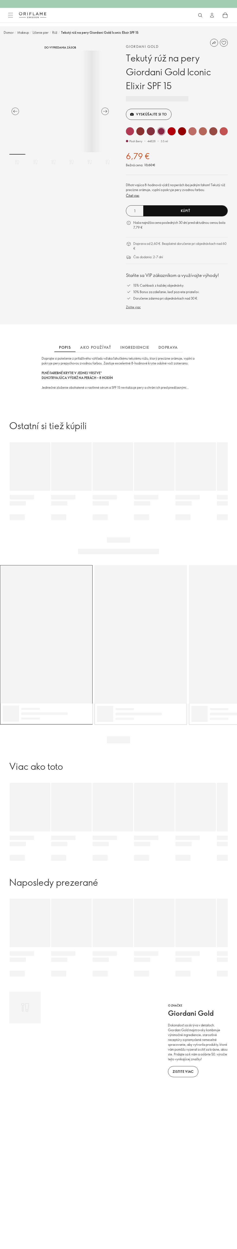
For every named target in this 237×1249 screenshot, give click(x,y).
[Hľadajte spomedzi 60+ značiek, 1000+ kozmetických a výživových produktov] (200, 15)
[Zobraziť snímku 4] (71, 162)
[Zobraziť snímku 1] (17, 162)
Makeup (23, 32)
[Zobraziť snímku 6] (108, 162)
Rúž (54, 32)
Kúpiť (185, 211)
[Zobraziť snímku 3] (53, 162)
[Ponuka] (10, 15)
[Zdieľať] (214, 43)
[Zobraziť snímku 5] (89, 162)
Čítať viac (132, 195)
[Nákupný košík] (225, 15)
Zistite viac (133, 307)
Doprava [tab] (168, 347)
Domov (9, 32)
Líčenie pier (41, 32)
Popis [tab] (65, 347)
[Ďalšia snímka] (105, 111)
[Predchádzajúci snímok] (15, 111)
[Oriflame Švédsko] (32, 15)
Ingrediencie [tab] (134, 347)
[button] (130, 131)
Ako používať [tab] (95, 347)
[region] (60, 101)
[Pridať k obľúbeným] (224, 43)
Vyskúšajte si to (151, 114)
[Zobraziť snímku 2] (35, 162)
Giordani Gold (142, 46)
